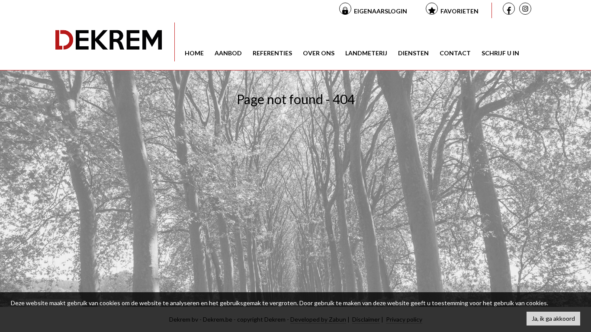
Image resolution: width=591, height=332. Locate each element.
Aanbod (228, 53)
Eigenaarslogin (380, 11)
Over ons (318, 53)
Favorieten (459, 11)
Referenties (272, 53)
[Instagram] (526, 10)
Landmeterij (366, 53)
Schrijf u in (500, 53)
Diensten (413, 53)
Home (194, 53)
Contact (455, 53)
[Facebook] (510, 10)
